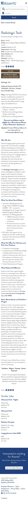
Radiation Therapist (7, 422)
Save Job (10, 71)
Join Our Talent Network (14, 468)
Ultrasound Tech (6, 411)
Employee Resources (7, 486)
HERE (10, 295)
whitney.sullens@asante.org (14, 132)
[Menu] (26, 3)
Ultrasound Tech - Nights (9, 399)
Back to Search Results (8, 22)
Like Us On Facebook (9, 493)
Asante (5, 498)
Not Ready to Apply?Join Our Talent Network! (10, 75)
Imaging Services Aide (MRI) (11, 433)
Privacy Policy (15, 488)
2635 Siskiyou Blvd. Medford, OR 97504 (7, 481)
